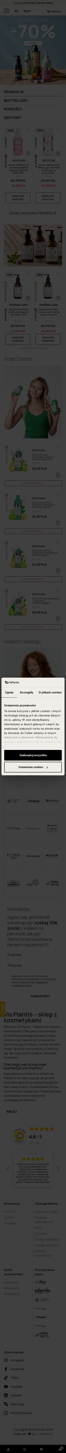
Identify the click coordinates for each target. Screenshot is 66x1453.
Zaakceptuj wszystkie (33, 755)
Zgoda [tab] (9, 692)
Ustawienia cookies (31, 767)
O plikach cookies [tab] (50, 692)
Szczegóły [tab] (26, 692)
